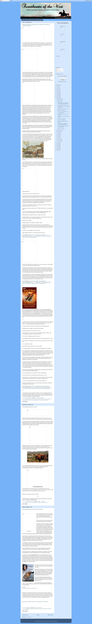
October (59, 101)
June (58, 134)
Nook (28, 588)
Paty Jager (28, 607)
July (58, 132)
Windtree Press (34, 588)
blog (23, 601)
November (59, 100)
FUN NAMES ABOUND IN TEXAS (29, 406)
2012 (58, 147)
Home (38, 614)
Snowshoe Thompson (61, 128)
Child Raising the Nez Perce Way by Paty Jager (32, 509)
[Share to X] (24, 401)
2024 (58, 86)
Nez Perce (41, 608)
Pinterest (46, 601)
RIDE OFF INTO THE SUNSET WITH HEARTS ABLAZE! (62, 124)
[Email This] (22, 401)
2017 (58, 96)
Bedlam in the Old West (61, 110)
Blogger (55, 621)
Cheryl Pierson (28, 397)
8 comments (40, 607)
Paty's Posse (34, 601)
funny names (43, 502)
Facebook (29, 601)
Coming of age (27, 608)
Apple (26, 588)
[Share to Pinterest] (26, 401)
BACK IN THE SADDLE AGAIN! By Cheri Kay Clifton (63, 126)
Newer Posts (25, 614)
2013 (58, 145)
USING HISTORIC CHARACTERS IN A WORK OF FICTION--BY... (63, 103)
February (59, 139)
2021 (58, 90)
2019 (58, 93)
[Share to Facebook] (25, 401)
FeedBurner (65, 81)
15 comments (41, 397)
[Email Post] (37, 397)
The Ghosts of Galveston (61, 118)
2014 (58, 144)
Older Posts (50, 614)
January (59, 141)
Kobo (31, 588)
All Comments (59, 70)
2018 (58, 94)
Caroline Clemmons (29, 501)
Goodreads (39, 601)
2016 (58, 97)
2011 (58, 148)
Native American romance (34, 608)
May (58, 135)
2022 (58, 89)
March (59, 138)
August (59, 131)
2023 (58, 87)
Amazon (23, 588)
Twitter (43, 601)
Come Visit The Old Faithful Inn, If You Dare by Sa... (63, 112)
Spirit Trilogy (26, 609)
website (25, 601)
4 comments (43, 501)
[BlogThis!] (23, 401)
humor (47, 502)
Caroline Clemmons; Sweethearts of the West (32, 502)
